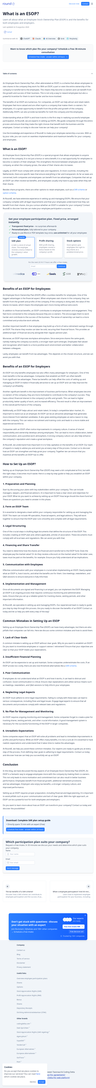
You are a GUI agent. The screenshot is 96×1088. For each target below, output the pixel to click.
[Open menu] (92, 4)
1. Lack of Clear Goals (15, 637)
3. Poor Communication (16, 672)
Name (8, 850)
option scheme (9, 193)
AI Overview (50, 38)
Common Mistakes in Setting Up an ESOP (31, 621)
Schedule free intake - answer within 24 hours (47, 57)
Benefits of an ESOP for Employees (26, 289)
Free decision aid (76, 931)
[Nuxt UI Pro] (9, 3)
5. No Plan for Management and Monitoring (28, 711)
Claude (38, 38)
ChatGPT (26, 38)
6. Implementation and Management (24, 583)
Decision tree (74, 4)
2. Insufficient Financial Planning (22, 656)
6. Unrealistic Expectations (18, 730)
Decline (33, 1082)
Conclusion (10, 764)
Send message (12, 868)
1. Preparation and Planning (19, 483)
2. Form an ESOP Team (16, 506)
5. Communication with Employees (23, 564)
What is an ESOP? (15, 149)
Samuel (9, 32)
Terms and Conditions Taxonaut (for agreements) (43, 1075)
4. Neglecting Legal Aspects (19, 692)
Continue (61, 266)
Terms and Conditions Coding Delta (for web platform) (45, 1077)
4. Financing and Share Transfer (21, 545)
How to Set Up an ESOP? (19, 464)
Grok (62, 38)
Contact (85, 4)
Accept (41, 1082)
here (38, 1074)
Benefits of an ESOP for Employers (26, 366)
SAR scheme (79, 189)
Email (8, 859)
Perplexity (73, 38)
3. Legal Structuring (14, 525)
